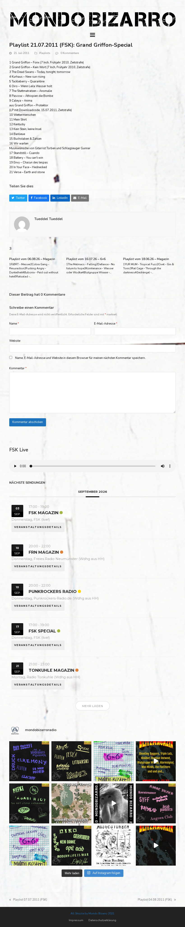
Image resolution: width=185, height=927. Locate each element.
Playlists (44, 53)
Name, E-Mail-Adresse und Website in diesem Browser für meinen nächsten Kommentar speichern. (80, 358)
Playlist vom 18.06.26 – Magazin (146, 259)
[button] (92, 35)
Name (14, 324)
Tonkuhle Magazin (51, 670)
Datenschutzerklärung (102, 920)
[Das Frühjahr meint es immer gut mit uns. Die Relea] (156, 803)
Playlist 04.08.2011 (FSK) (155, 900)
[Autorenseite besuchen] (22, 224)
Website (14, 341)
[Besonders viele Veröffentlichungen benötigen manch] (29, 846)
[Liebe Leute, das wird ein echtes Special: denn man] (114, 803)
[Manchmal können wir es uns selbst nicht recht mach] (114, 761)
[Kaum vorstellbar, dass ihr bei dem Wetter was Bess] (71, 761)
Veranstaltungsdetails (38, 527)
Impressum (76, 920)
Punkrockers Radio (53, 591)
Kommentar (18, 368)
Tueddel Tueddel (48, 218)
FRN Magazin (44, 552)
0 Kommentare (69, 53)
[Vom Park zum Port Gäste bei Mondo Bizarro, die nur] (71, 803)
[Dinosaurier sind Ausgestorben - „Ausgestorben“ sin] (114, 846)
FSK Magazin (43, 512)
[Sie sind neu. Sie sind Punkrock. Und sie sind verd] (156, 846)
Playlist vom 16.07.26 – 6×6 (86, 259)
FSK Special (42, 631)
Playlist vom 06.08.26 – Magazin (32, 259)
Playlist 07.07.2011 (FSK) (28, 900)
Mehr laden (92, 706)
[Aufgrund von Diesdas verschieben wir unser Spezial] (29, 761)
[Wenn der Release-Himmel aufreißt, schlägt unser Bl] (156, 761)
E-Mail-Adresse (105, 324)
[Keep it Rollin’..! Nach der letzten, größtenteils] (29, 803)
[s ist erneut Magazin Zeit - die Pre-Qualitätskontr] (71, 846)
